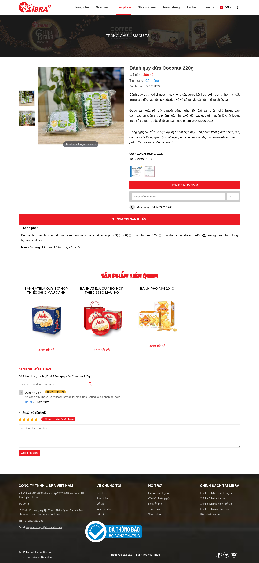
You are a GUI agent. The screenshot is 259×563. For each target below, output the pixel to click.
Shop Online (147, 7)
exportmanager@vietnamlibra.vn (44, 530)
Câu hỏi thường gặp (159, 501)
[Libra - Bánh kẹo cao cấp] (35, 7)
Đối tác (100, 506)
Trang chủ (81, 7)
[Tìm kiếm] (236, 7)
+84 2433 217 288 (161, 210)
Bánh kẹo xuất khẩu (148, 557)
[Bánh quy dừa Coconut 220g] (26, 104)
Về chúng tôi (109, 489)
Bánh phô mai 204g (157, 291)
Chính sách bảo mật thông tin (216, 496)
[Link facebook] (219, 558)
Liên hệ (209, 7)
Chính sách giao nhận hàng (215, 512)
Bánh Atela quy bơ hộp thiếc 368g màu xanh (46, 293)
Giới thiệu (103, 7)
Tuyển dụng (171, 7)
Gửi (232, 199)
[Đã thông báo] (113, 544)
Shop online (154, 517)
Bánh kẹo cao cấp (121, 557)
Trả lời (28, 404)
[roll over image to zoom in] (81, 105)
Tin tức (192, 7)
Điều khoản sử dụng (211, 517)
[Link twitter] (226, 558)
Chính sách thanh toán (212, 501)
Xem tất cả (46, 353)
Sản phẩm (123, 7)
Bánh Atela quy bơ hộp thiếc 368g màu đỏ (101, 293)
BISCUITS (153, 89)
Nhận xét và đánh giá (32, 415)
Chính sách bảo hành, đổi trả (216, 506)
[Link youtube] (234, 558)
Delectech (47, 559)
